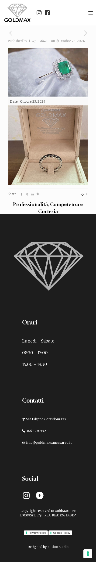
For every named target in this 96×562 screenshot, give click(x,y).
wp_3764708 (41, 41)
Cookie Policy (61, 532)
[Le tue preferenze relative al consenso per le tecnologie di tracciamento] (87, 553)
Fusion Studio (58, 547)
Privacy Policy (37, 532)
